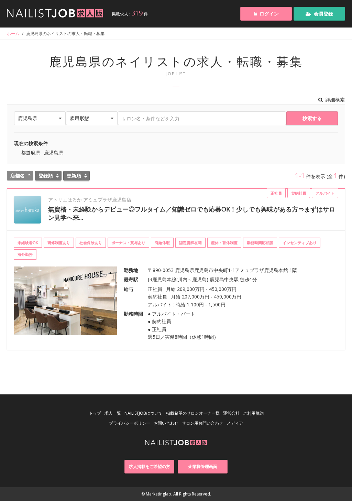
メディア (235, 423)
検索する (312, 118)
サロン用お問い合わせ (202, 423)
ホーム (13, 33)
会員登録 (323, 13)
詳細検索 (335, 99)
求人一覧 (112, 413)
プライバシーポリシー (129, 423)
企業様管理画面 (202, 466)
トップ (95, 413)
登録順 (45, 175)
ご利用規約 (253, 413)
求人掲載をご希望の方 (149, 466)
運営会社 (231, 413)
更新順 (74, 175)
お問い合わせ (166, 423)
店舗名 (17, 175)
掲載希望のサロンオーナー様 (193, 413)
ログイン (269, 13)
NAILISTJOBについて (143, 413)
